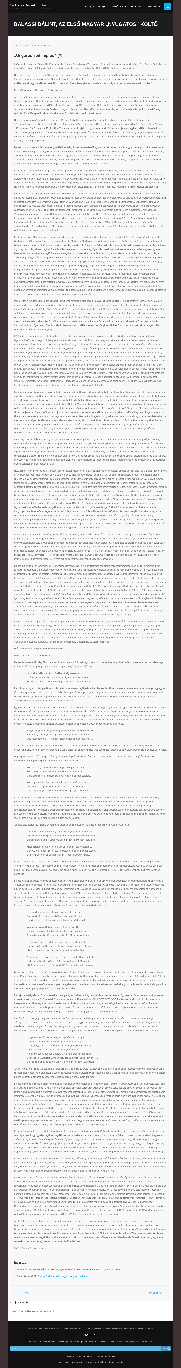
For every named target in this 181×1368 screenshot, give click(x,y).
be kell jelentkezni (45, 1311)
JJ (30, 45)
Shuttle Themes (85, 1356)
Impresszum (62, 1362)
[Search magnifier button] (168, 1348)
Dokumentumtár (116, 1362)
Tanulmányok (43, 45)
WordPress (110, 1356)
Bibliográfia (77, 1362)
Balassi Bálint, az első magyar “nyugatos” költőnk (62, 1276)
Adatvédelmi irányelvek (95, 1362)
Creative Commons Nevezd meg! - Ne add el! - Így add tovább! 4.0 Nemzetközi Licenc (76, 1341)
